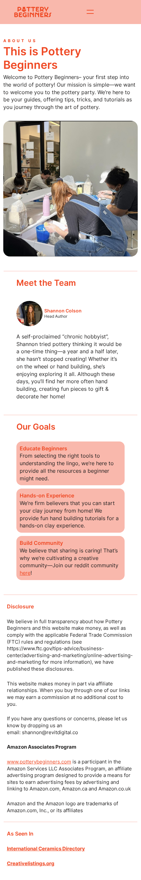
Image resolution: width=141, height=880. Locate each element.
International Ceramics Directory (46, 849)
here (25, 573)
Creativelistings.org (30, 864)
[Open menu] (90, 12)
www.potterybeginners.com (39, 762)
